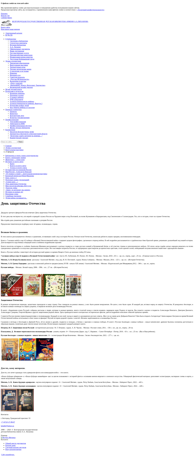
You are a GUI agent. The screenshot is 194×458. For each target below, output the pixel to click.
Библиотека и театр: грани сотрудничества (21, 156)
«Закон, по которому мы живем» (17, 190)
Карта (12, 164)
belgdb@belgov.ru (7, 426)
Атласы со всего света (18, 168)
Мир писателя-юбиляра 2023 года (18, 186)
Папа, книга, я (10, 178)
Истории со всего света (14, 162)
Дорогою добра (11, 188)
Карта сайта (5, 27)
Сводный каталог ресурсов (15, 447)
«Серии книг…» (11, 182)
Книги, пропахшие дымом (15, 158)
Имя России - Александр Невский (18, 172)
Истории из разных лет (14, 192)
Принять (4, 14)
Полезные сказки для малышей (17, 180)
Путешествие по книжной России (18, 170)
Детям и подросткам (13, 148)
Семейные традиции (13, 196)
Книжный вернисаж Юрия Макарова (19, 176)
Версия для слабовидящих (6, 17)
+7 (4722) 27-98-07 (8, 422)
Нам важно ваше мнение (10, 29)
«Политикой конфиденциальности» (91, 10)
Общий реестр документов (15, 443)
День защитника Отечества (15, 184)
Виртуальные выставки (14, 150)
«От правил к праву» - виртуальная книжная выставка (26, 174)
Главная (8, 146)
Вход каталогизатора (13, 449)
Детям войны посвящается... (16, 198)
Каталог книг (10, 445)
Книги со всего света (18, 166)
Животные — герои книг (15, 160)
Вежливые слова (11, 194)
